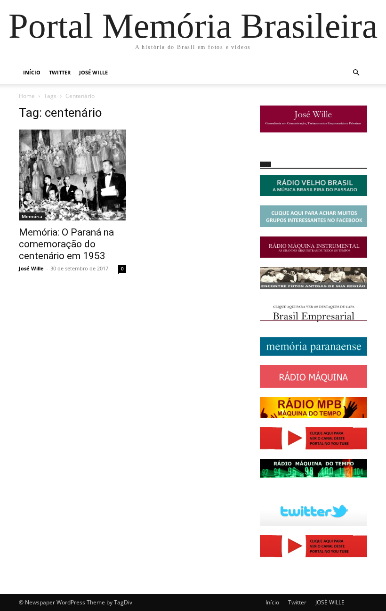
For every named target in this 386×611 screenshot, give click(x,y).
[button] (356, 72)
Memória (32, 216)
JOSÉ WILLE (93, 72)
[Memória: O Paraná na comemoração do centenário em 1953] (72, 175)
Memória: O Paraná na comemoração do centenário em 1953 (66, 244)
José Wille (31, 268)
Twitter (60, 72)
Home (27, 96)
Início (31, 72)
